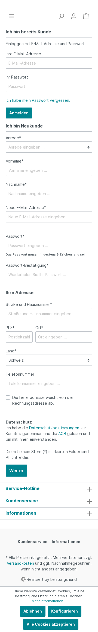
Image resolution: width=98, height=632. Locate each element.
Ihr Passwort (17, 77)
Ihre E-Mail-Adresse (23, 53)
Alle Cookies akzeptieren (51, 624)
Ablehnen (32, 611)
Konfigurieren (64, 611)
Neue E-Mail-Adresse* (26, 207)
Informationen (66, 541)
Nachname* (16, 184)
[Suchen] (61, 16)
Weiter (16, 470)
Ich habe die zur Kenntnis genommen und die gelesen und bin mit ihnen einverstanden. (48, 433)
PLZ (10, 327)
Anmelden (19, 113)
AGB (62, 433)
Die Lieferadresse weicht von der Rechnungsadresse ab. (42, 400)
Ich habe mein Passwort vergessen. (38, 100)
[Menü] (11, 16)
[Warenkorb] (86, 16)
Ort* (39, 327)
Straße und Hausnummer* (29, 304)
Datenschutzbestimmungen (54, 427)
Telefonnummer (20, 374)
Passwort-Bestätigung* (27, 265)
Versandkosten (20, 563)
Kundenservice (32, 541)
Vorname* (14, 161)
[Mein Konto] (74, 16)
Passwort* (15, 236)
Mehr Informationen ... (49, 601)
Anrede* (13, 137)
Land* (11, 351)
